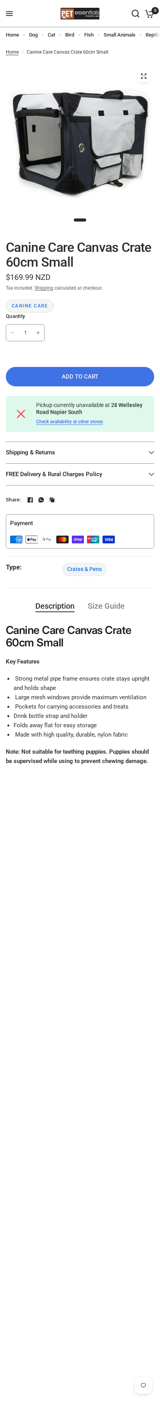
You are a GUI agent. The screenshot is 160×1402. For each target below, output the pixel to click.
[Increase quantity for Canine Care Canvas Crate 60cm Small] (38, 333)
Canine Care (30, 306)
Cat (51, 35)
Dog (33, 35)
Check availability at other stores (69, 421)
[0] (148, 13)
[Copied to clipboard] (52, 500)
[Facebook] (30, 500)
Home (12, 35)
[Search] (135, 13)
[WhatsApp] (41, 500)
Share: (13, 499)
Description (55, 606)
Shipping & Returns (30, 452)
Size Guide (106, 606)
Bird (69, 35)
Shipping (44, 288)
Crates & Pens (84, 569)
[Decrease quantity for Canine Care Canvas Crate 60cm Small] (12, 333)
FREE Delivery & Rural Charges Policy (54, 474)
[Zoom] (144, 76)
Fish (89, 35)
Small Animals (120, 35)
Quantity (15, 316)
